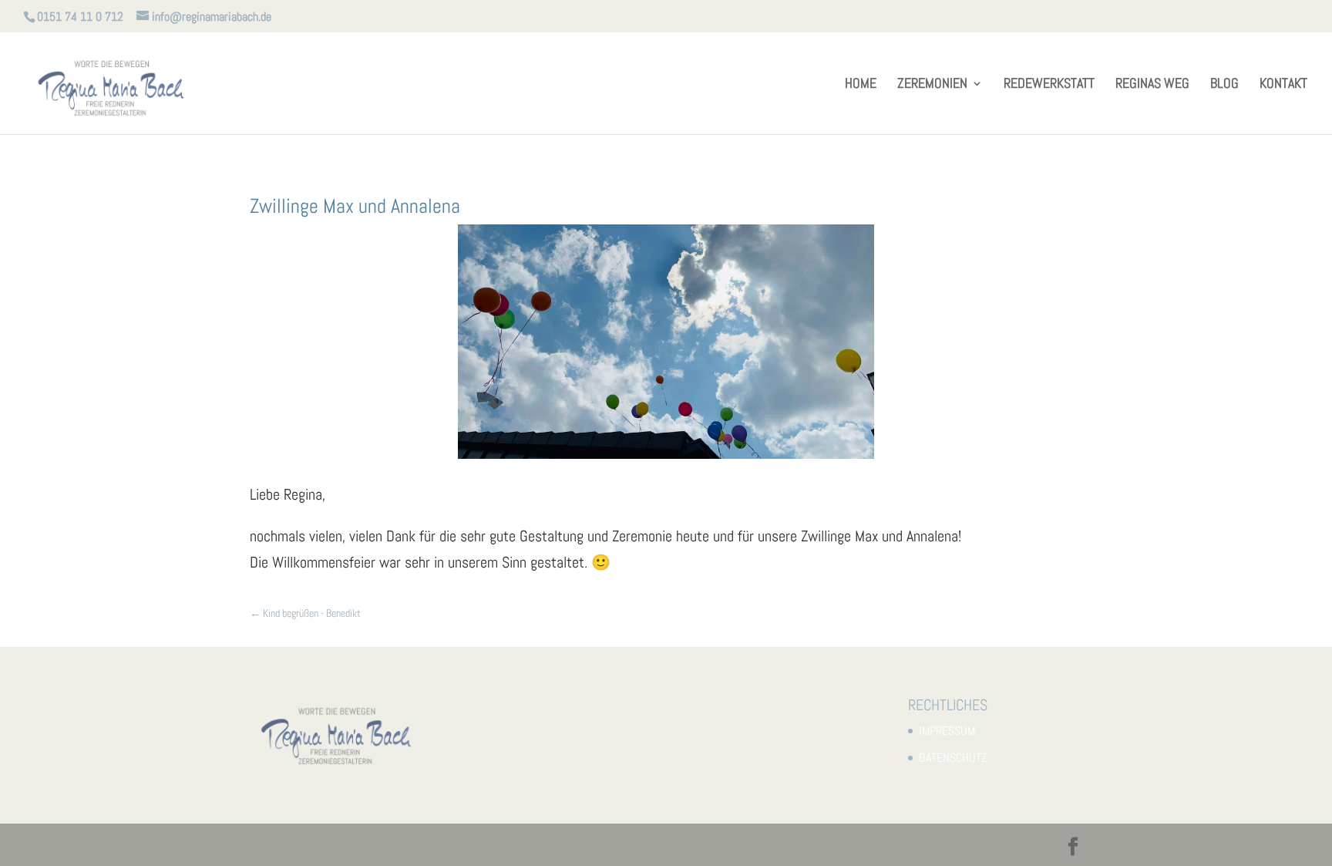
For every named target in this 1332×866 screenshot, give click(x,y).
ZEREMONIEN (932, 85)
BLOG (1224, 85)
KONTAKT (1283, 85)
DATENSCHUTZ (953, 758)
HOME (860, 85)
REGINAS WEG (1152, 85)
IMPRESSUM (947, 731)
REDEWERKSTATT (1049, 85)
